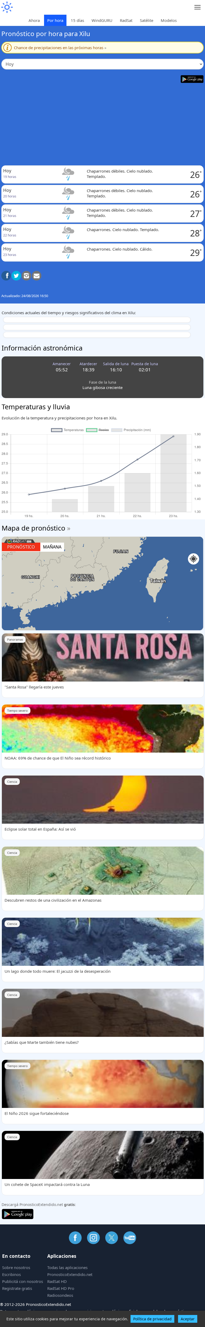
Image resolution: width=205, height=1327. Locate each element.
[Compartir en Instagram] (26, 276)
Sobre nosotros (16, 1267)
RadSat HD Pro (60, 1288)
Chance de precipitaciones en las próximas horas (60, 47)
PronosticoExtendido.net (69, 1274)
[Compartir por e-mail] (36, 276)
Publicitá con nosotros (22, 1281)
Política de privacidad (152, 1318)
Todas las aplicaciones (67, 1267)
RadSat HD (57, 1281)
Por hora (55, 20)
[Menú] (197, 7)
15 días (77, 20)
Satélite (146, 20)
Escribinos (11, 1274)
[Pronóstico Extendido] (6, 7)
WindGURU (102, 20)
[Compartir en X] (16, 276)
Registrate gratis (17, 1288)
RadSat (126, 20)
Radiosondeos (60, 1295)
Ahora (34, 20)
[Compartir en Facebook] (6, 276)
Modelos (169, 20)
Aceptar (188, 1318)
